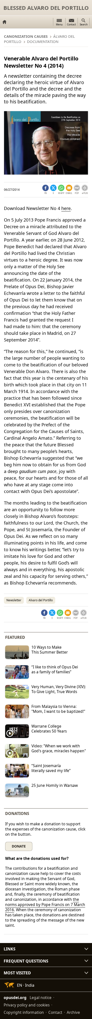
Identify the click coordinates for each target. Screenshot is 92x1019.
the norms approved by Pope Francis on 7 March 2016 (45, 904)
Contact (55, 1012)
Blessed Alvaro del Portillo (46, 7)
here (66, 208)
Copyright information (24, 1012)
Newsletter (13, 600)
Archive (73, 1012)
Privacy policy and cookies (27, 1005)
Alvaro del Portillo (41, 600)
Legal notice (41, 997)
